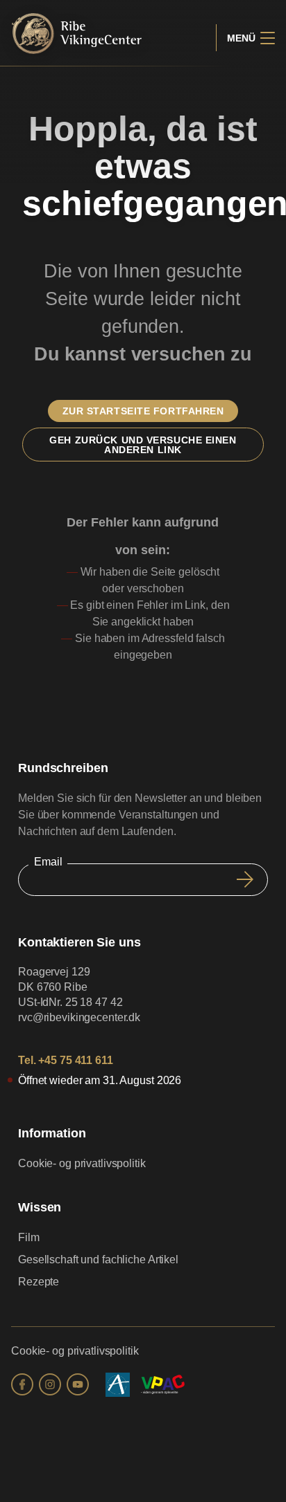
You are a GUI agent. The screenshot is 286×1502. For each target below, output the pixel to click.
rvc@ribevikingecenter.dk (79, 1017)
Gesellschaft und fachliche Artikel (98, 1259)
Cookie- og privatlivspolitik (82, 1163)
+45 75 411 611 (75, 1060)
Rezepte (38, 1282)
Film (29, 1237)
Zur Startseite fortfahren (143, 410)
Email (48, 862)
